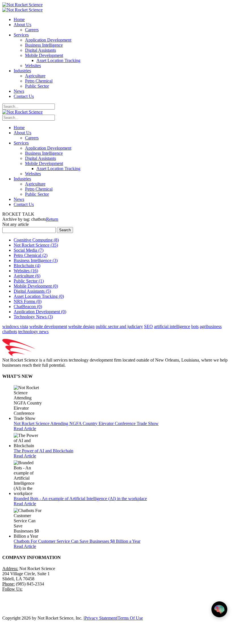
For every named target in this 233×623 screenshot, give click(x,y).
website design (81, 326)
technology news (33, 331)
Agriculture (27, 275)
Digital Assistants (32, 291)
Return (52, 219)
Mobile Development (36, 286)
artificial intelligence (172, 326)
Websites (26, 270)
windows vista (15, 326)
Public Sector (29, 281)
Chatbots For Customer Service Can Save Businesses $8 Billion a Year (77, 541)
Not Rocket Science (36, 245)
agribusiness (211, 326)
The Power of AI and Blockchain (43, 450)
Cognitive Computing (36, 240)
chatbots (9, 331)
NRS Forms (27, 301)
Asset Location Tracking (39, 296)
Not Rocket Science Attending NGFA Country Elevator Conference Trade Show (86, 423)
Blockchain (27, 265)
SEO (148, 326)
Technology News (33, 316)
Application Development (40, 311)
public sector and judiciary (119, 326)
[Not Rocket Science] (22, 4)
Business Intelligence (36, 260)
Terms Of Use (130, 618)
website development (48, 326)
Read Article (25, 428)
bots (195, 326)
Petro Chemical (30, 255)
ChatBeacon (28, 306)
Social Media (28, 250)
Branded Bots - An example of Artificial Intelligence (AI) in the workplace (80, 498)
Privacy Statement (100, 618)
